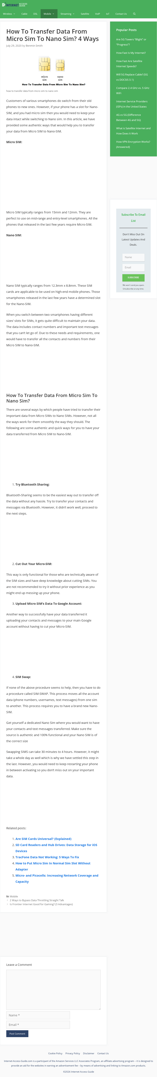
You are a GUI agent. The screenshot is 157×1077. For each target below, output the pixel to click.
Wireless (7, 13)
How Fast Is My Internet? (131, 53)
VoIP (97, 13)
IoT (107, 13)
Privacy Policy (72, 1053)
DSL (35, 13)
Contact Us (121, 13)
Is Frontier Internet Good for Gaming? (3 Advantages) (41, 904)
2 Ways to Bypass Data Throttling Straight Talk (37, 900)
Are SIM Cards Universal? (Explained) (43, 839)
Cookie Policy (55, 1053)
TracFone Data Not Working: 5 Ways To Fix (47, 857)
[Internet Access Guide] (15, 4)
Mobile (47, 13)
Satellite (85, 13)
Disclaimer (88, 1053)
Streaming (66, 13)
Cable (24, 13)
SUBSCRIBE (133, 278)
